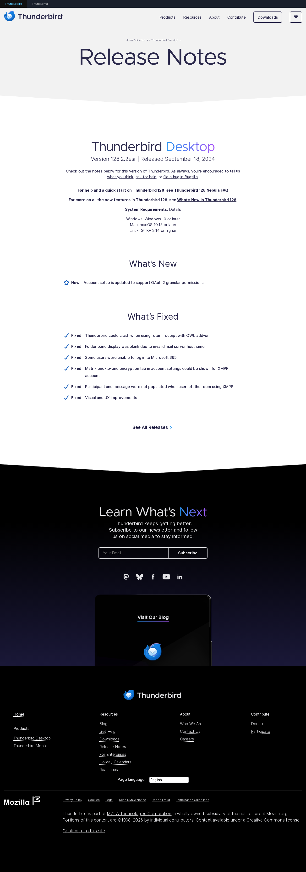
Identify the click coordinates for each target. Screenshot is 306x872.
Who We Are (191, 723)
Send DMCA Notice (132, 800)
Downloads (268, 17)
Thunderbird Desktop (32, 738)
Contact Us (190, 731)
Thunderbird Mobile (30, 745)
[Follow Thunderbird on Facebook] (153, 577)
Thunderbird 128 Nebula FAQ (201, 190)
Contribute (236, 17)
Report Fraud (161, 800)
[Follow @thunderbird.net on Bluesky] (139, 577)
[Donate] (296, 17)
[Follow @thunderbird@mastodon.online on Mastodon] (126, 577)
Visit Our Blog (153, 617)
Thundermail (40, 4)
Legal (109, 800)
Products (167, 17)
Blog (103, 723)
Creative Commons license (273, 819)
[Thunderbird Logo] (34, 17)
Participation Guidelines (192, 800)
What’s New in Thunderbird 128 (206, 199)
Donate (257, 723)
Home (18, 714)
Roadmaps (108, 769)
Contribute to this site (84, 830)
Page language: (132, 779)
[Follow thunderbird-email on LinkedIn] (180, 577)
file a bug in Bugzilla (180, 176)
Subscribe (187, 552)
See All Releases (150, 427)
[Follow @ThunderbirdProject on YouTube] (166, 577)
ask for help (146, 176)
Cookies (94, 800)
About (214, 17)
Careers (187, 739)
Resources (192, 17)
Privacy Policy (72, 800)
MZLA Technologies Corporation (139, 813)
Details (175, 209)
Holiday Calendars (115, 762)
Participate (260, 731)
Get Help (107, 731)
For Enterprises (112, 754)
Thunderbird (13, 4)
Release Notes (112, 746)
